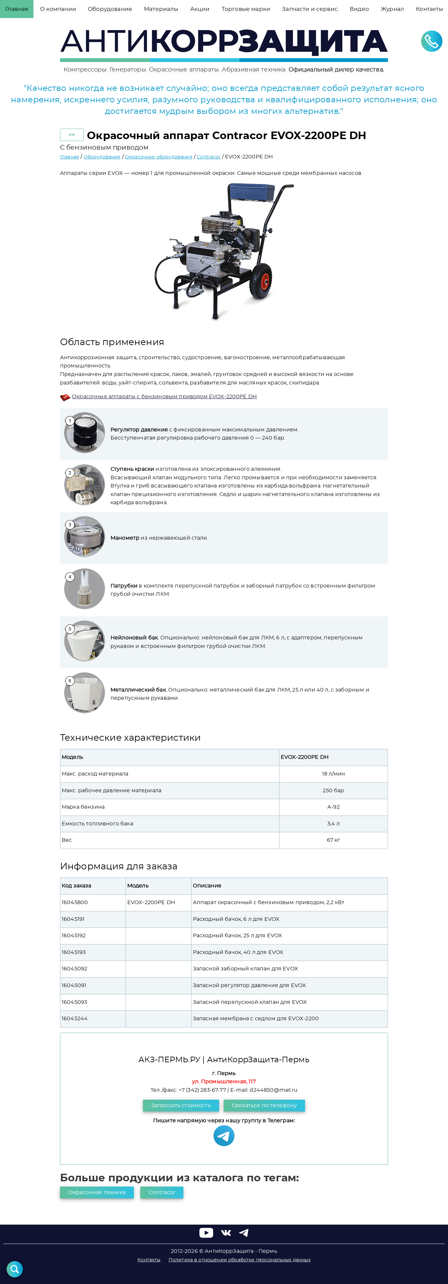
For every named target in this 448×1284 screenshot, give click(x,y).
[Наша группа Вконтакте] (226, 1236)
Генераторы (128, 70)
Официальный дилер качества (336, 70)
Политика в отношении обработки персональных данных (240, 1260)
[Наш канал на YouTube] (206, 1236)
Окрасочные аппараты (184, 70)
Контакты (148, 1260)
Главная (69, 157)
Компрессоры (85, 70)
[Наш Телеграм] (224, 1144)
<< (72, 134)
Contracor (208, 157)
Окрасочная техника (97, 1192)
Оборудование (102, 157)
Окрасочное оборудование (159, 157)
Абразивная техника (253, 70)
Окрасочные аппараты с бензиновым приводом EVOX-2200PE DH (164, 396)
